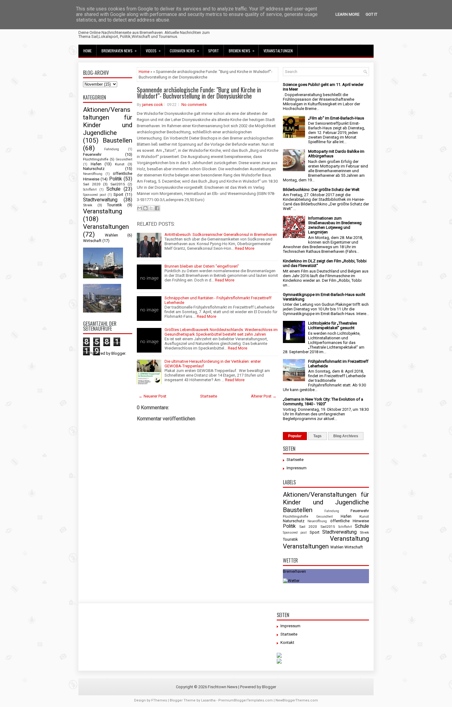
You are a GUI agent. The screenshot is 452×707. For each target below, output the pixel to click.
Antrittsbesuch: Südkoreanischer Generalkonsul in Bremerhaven (221, 234)
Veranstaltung (102, 211)
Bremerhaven (294, 571)
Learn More (347, 14)
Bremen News (241, 50)
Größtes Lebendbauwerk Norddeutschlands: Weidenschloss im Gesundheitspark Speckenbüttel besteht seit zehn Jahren (221, 332)
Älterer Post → (263, 396)
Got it (371, 14)
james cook (152, 104)
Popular (295, 436)
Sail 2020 (92, 184)
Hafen (96, 164)
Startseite (208, 396)
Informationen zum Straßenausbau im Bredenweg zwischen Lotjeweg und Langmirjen (335, 225)
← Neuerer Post (152, 396)
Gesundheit (124, 159)
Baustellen (117, 140)
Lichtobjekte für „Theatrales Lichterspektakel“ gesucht (332, 325)
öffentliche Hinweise (349, 521)
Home (87, 50)
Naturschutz (94, 168)
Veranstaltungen (278, 50)
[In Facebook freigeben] (157, 208)
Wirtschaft (92, 240)
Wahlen (111, 235)
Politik (115, 179)
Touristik (114, 205)
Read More (244, 248)
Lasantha (208, 700)
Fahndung (111, 149)
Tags (317, 436)
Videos (153, 50)
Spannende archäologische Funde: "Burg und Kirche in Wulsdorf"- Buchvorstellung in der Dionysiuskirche (199, 93)
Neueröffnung (92, 174)
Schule (113, 189)
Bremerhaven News (119, 50)
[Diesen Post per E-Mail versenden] (140, 208)
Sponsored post (94, 195)
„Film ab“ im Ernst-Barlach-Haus (336, 118)
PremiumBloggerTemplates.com (245, 700)
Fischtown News (222, 687)
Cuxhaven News (184, 50)
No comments (194, 104)
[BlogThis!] (145, 208)
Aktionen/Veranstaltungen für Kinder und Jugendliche (107, 121)
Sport (213, 50)
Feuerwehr (92, 154)
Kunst (120, 164)
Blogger (118, 353)
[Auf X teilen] (151, 208)
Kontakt (287, 642)
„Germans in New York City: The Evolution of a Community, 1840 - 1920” (323, 401)
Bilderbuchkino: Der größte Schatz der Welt (321, 189)
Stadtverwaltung (100, 200)
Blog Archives (345, 436)
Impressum (297, 468)
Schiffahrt (90, 190)
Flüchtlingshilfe (95, 159)
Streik (87, 205)
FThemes (159, 700)
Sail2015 (117, 184)
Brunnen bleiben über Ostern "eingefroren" (202, 266)
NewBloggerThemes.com (297, 700)
